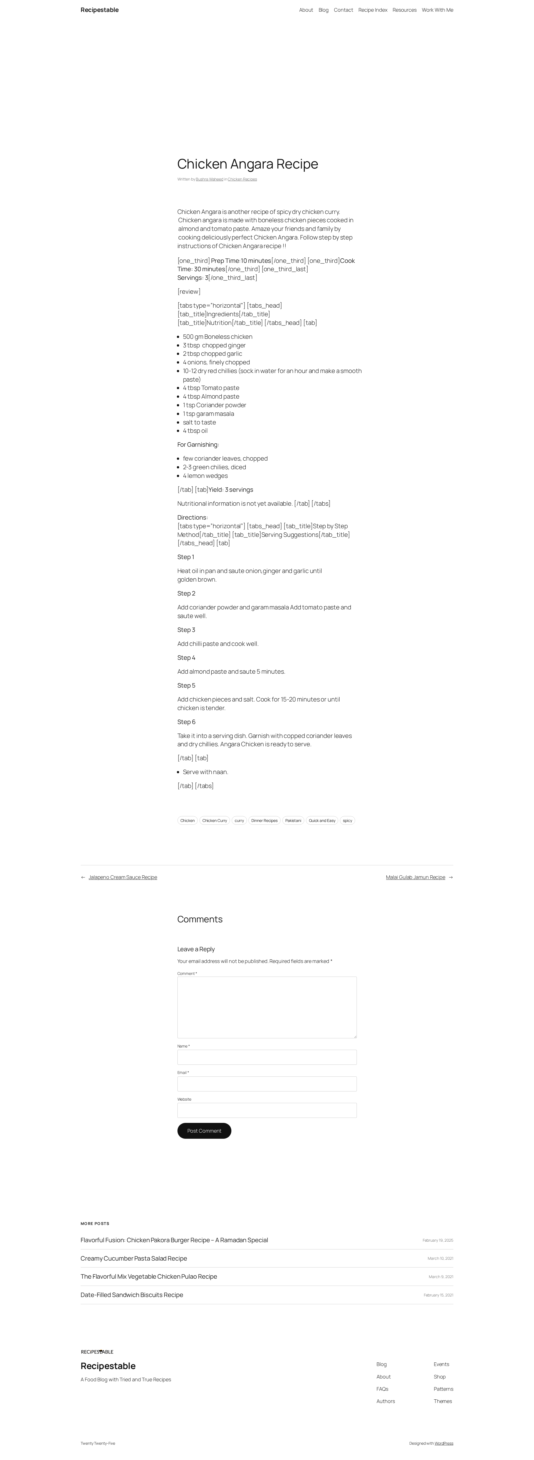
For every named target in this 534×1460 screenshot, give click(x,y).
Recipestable (99, 10)
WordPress (444, 1443)
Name (183, 1046)
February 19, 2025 (438, 1240)
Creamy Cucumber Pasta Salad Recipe (134, 1258)
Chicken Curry (214, 820)
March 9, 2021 (441, 1276)
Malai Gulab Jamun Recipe (415, 877)
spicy (347, 820)
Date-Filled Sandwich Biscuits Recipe (132, 1294)
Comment (187, 973)
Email (183, 1072)
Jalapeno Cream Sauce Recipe (123, 877)
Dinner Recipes (264, 820)
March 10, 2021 (440, 1258)
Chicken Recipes (242, 179)
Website (184, 1099)
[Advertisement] (267, 78)
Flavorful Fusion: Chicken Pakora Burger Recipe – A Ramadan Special (174, 1240)
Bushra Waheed (209, 179)
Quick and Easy (322, 820)
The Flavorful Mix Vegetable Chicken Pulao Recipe (149, 1276)
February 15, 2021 (438, 1295)
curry (239, 820)
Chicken (188, 820)
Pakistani (293, 820)
